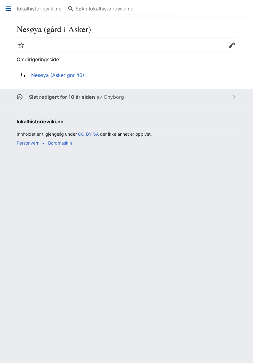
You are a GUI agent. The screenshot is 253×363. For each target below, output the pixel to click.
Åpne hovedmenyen (10, 12)
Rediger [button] (234, 48)
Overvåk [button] (23, 48)
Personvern (28, 143)
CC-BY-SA (88, 134)
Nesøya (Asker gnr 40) (57, 75)
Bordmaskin (60, 143)
